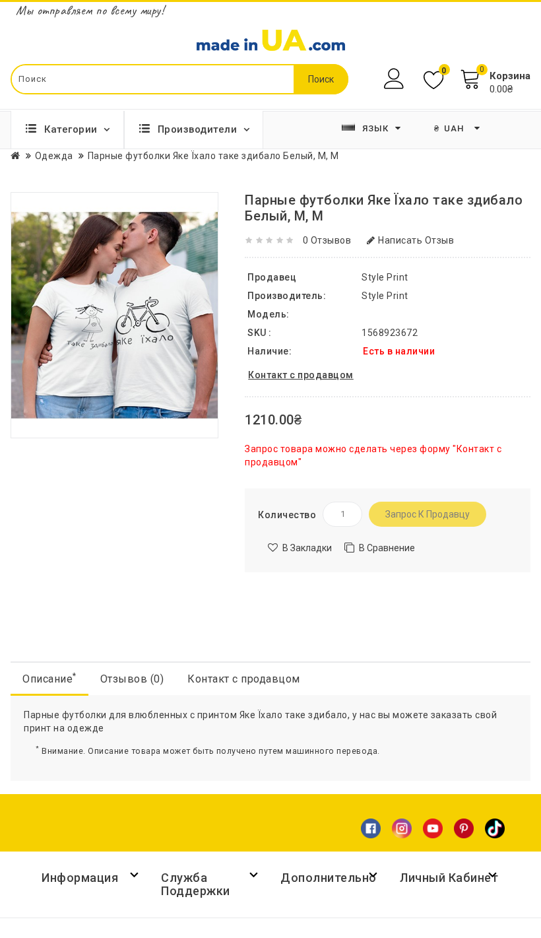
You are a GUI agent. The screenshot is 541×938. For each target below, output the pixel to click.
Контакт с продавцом (243, 679)
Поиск (321, 79)
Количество (287, 515)
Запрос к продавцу (427, 514)
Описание (49, 678)
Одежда (54, 156)
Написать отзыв (416, 240)
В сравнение (387, 548)
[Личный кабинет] (395, 78)
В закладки (307, 548)
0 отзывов (327, 240)
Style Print (385, 295)
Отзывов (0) (132, 679)
